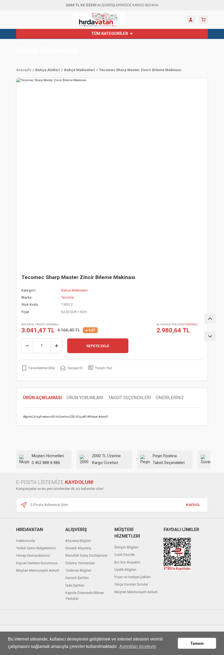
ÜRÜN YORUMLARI (85, 397)
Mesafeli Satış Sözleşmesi (86, 555)
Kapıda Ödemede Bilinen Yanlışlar (84, 596)
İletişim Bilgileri (126, 547)
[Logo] (99, 19)
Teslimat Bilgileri (78, 570)
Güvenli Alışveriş (78, 548)
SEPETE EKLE (97, 346)
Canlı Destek (124, 555)
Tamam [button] (197, 643)
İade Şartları (74, 585)
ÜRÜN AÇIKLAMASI (42, 397)
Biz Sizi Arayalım (127, 562)
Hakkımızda (25, 541)
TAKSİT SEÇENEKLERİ (129, 397)
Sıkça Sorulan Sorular (131, 584)
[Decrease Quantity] (27, 346)
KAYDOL (193, 505)
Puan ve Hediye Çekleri (132, 577)
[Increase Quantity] (56, 346)
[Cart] (203, 19)
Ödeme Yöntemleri (80, 563)
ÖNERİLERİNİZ (170, 397)
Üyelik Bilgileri (125, 570)
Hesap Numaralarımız (33, 555)
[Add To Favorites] (38, 368)
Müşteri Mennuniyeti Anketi (37, 570)
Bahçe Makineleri (47, 50)
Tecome (67, 297)
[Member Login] (190, 19)
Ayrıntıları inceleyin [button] (137, 646)
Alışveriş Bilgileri (78, 541)
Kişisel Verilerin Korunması (37, 563)
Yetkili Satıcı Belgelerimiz (36, 548)
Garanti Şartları (77, 578)
